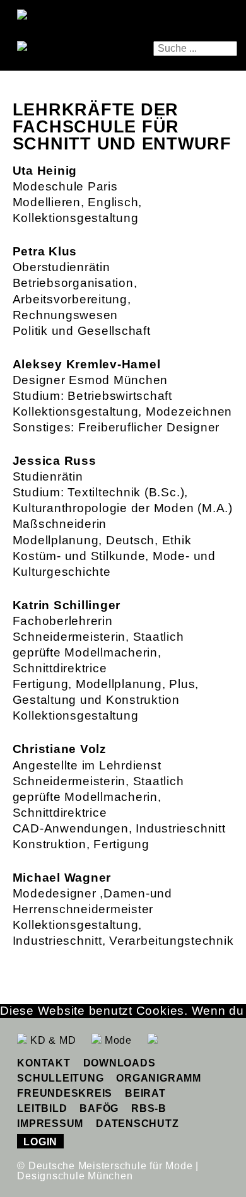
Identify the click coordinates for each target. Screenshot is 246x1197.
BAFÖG (99, 1108)
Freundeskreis (64, 1093)
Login (40, 1141)
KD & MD (51, 1040)
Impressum (50, 1123)
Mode (117, 1040)
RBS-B (149, 1108)
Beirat (145, 1093)
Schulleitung (60, 1078)
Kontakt (43, 1063)
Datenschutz (137, 1123)
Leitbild (42, 1108)
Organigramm (158, 1078)
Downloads (119, 1063)
